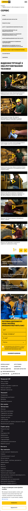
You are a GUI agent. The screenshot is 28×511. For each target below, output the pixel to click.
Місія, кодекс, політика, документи (11, 460)
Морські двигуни (6, 369)
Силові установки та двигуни (9, 385)
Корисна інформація (7, 470)
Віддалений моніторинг (8, 397)
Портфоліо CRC (5, 433)
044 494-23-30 (16, 373)
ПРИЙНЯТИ (14, 503)
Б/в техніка (4, 404)
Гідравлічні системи (7, 413)
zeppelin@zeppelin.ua (9, 371)
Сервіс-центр (5, 426)
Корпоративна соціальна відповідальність (13, 475)
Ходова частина (5, 417)
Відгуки (3, 464)
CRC (2, 431)
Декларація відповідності (8, 481)
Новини (3, 454)
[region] (14, 498)
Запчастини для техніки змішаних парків (13, 421)
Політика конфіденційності (8, 483)
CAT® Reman (4, 419)
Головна (3, 5)
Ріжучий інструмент (7, 415)
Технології (4, 392)
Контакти (4, 446)
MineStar (3, 399)
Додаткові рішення (6, 401)
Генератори (17, 366)
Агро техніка (17, 364)
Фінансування (5, 458)
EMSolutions (4, 435)
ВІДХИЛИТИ (14, 507)
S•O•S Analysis (5, 437)
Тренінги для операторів (8, 473)
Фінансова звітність (7, 477)
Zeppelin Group (5, 364)
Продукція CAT (5, 379)
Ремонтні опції (5, 429)
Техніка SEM (4, 366)
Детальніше (5, 499)
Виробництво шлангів (7, 423)
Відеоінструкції (5, 443)
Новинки (3, 468)
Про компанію (5, 449)
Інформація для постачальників (10, 479)
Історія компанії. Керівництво (9, 452)
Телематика (4, 395)
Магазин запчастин (20, 369)
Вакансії (3, 466)
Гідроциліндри (5, 439)
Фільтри (3, 409)
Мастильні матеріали (7, 411)
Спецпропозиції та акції (8, 456)
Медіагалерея (5, 462)
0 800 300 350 (5, 373)
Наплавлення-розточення (8, 441)
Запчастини (4, 406)
